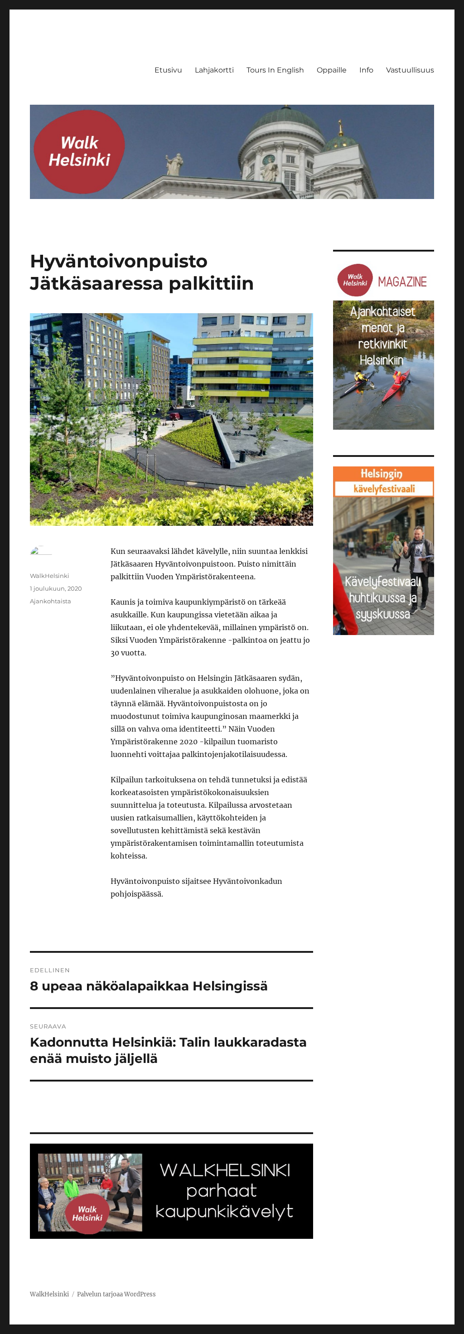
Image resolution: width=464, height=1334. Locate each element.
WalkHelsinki (49, 575)
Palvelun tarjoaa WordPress (116, 1294)
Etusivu (168, 70)
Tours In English (275, 70)
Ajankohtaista (50, 601)
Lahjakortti (214, 70)
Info (366, 70)
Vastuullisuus (410, 70)
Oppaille (332, 70)
